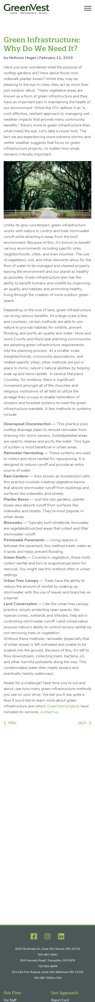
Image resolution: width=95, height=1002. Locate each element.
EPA (55, 108)
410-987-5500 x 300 (47, 978)
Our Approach (64, 993)
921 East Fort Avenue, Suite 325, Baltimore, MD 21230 (47, 972)
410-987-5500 (47, 954)
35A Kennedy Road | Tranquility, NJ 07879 (47, 960)
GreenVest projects (63, 706)
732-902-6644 (47, 966)
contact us (49, 712)
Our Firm (12, 993)
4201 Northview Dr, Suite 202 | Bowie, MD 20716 (47, 949)
